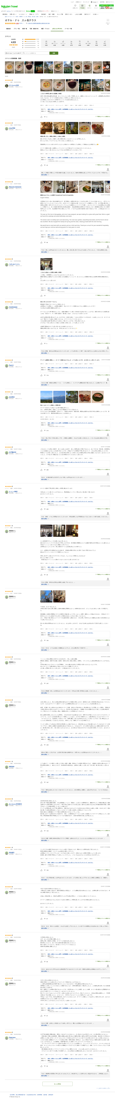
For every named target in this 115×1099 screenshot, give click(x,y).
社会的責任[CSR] (31, 1094)
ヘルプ (72, 2)
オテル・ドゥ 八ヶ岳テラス (20, 20)
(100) (34, 28)
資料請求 (50, 1094)
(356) (57, 28)
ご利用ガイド (78, 2)
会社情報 (12, 1094)
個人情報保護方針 (20, 1094)
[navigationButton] (107, 66)
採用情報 (39, 1094)
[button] (9, 67)
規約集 (45, 1094)
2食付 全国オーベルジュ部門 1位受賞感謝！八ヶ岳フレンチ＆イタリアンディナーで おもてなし (70, 109)
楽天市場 (102, 2)
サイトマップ (86, 2)
